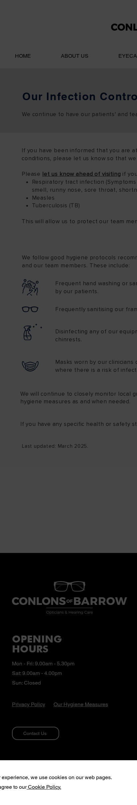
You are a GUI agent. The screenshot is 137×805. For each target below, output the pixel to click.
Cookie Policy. (44, 787)
